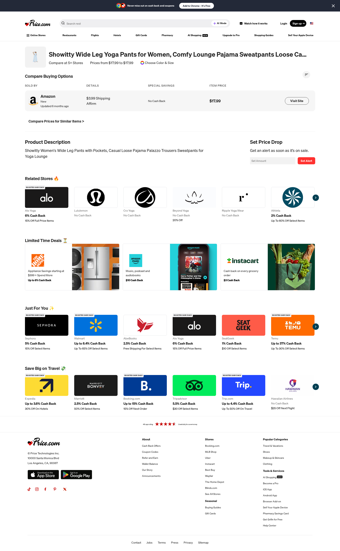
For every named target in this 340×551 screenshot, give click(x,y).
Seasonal (211, 500)
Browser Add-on (272, 501)
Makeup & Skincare (273, 458)
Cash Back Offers (151, 446)
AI (221, 23)
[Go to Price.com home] (37, 23)
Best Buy (210, 470)
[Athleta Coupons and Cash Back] (292, 205)
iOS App (267, 489)
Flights (95, 35)
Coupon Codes (150, 452)
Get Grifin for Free (272, 519)
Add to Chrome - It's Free (196, 6)
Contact (136, 542)
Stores (209, 439)
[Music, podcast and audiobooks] (170, 267)
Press (174, 542)
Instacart (210, 464)
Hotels (117, 35)
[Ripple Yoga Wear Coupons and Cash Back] (243, 205)
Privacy (188, 542)
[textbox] (311, 23)
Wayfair (209, 476)
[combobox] (145, 23)
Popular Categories (275, 439)
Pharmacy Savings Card (276, 513)
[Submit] (63, 24)
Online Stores (38, 35)
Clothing (267, 464)
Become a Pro (270, 483)
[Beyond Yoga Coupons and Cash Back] (194, 205)
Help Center (269, 525)
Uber (208, 458)
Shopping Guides (263, 35)
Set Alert (306, 160)
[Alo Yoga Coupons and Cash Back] (46, 205)
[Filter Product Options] (306, 74)
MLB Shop (210, 452)
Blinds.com (211, 488)
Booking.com (212, 446)
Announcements (151, 476)
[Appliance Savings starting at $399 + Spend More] (72, 267)
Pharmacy (167, 35)
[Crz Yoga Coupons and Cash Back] (145, 205)
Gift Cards (141, 35)
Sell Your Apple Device (300, 35)
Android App (270, 495)
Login (283, 23)
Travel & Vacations (273, 446)
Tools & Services (273, 470)
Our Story (147, 470)
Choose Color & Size (159, 63)
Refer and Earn (150, 458)
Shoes (266, 452)
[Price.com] (44, 449)
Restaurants (69, 35)
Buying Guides (213, 507)
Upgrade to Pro (231, 35)
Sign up (297, 23)
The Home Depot (214, 482)
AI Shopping (195, 35)
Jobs (149, 542)
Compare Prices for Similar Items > (56, 121)
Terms (162, 542)
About (146, 439)
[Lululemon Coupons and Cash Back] (96, 205)
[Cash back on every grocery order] (268, 267)
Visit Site (296, 100)
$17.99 (215, 101)
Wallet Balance (150, 464)
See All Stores (212, 494)
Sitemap (203, 542)
